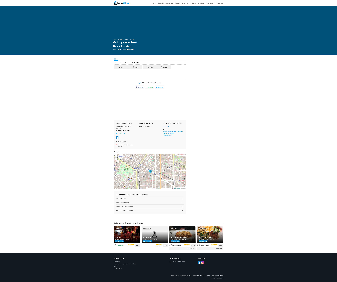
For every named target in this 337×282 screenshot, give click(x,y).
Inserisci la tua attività (197, 3)
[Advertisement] (150, 74)
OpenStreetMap (176, 188)
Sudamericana (167, 135)
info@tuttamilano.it (179, 262)
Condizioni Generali (185, 275)
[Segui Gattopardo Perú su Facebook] (117, 137)
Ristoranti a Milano (123, 39)
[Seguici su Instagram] (202, 262)
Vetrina (132, 39)
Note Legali (174, 275)
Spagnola (172, 133)
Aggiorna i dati (122, 141)
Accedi (212, 3)
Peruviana (166, 133)
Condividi (140, 87)
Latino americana (178, 131)
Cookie (208, 275)
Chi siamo (117, 261)
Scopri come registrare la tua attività (125, 264)
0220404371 (121, 133)
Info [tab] (115, 59)
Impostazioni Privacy (217, 275)
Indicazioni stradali (124, 131)
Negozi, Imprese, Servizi (165, 3)
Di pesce (165, 131)
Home (155, 3)
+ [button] (116, 156)
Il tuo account (118, 268)
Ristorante (166, 126)
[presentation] (220, 223)
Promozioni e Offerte (181, 3)
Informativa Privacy (198, 275)
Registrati (220, 3)
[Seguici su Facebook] (199, 262)
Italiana (170, 131)
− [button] (116, 159)
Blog (207, 3)
